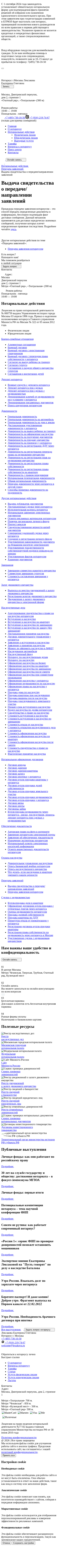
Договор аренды (17, 765)
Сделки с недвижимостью (15, 897)
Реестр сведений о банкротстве (10, 1093)
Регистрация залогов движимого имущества (32, 596)
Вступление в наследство (22, 619)
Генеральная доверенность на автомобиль (31, 419)
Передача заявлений (12, 880)
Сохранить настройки (23, 1543)
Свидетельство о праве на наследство (28, 712)
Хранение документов (20, 559)
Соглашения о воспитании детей (26, 373)
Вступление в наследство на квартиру (29, 622)
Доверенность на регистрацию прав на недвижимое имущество (29, 459)
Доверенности (9, 411)
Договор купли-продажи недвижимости (30, 797)
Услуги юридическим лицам (23, 1377)
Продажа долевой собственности (26, 914)
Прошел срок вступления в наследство (29, 707)
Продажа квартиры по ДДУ (23, 917)
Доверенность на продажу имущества (28, 440)
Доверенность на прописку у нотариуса (30, 443)
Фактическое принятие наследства (27, 753)
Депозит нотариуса (11, 379)
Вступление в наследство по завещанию (30, 625)
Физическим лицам (25, 135)
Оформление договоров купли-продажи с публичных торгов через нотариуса (31, 907)
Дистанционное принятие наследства (28, 633)
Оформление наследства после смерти (29, 671)
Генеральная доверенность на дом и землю (31, 422)
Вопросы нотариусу (19, 1365)
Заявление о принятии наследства (26, 645)
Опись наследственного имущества (27, 869)
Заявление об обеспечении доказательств (30, 837)
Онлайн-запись (10, 959)
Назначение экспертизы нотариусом (28, 840)
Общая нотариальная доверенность (27, 481)
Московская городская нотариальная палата (13, 1046)
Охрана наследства (11, 857)
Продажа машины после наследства (27, 698)
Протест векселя (17, 524)
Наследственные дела (13, 607)
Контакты (13, 152)
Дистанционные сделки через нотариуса (30, 506)
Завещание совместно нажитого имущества (32, 570)
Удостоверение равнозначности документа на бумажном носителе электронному (31, 543)
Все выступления (11, 1329)
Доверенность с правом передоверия (28, 475)
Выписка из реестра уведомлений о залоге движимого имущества (31, 592)
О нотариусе (15, 129)
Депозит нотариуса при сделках (25, 387)
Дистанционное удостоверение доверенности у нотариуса (25, 427)
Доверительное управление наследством (30, 863)
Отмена (6, 1543)
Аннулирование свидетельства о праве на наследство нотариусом (31, 615)
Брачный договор (17, 347)
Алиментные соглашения (22, 344)
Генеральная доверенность (22, 416)
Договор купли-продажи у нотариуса (28, 800)
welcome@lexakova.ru (13, 1345)
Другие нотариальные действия (18, 498)
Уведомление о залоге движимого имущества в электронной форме (26, 601)
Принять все (9, 1455)
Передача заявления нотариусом (25, 248)
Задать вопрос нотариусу (38, 1329)
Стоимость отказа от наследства (25, 724)
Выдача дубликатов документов (25, 503)
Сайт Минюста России (10, 1064)
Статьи (11, 1371)
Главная (12, 126)
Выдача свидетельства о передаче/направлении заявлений (26, 887)
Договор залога (16, 773)
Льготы (12, 1380)
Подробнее (7, 1166)
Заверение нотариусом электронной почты (31, 834)
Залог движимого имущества (17, 584)
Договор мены (16, 803)
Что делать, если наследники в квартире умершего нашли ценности (30, 873)
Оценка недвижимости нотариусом (27, 911)
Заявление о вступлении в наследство (28, 642)
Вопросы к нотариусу (20, 146)
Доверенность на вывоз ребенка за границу (32, 431)
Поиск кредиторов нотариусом (25, 405)
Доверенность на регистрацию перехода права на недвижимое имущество (30, 453)
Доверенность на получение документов (30, 437)
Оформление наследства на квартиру (28, 666)
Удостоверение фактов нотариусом (27, 556)
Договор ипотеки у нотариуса (24, 776)
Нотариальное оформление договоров (22, 759)
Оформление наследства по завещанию (29, 669)
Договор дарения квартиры (23, 770)
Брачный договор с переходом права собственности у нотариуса (28, 358)
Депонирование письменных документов (30, 402)
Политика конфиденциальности (19, 1437)
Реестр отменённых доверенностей (12, 1111)
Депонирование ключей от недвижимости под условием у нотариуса (31, 398)
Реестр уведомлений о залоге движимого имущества (18, 1085)
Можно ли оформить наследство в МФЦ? (30, 648)
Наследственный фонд (20, 654)
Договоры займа (17, 809)
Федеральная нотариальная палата (12, 1055)
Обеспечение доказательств (16, 826)
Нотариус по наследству (21, 660)
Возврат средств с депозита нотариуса (29, 385)
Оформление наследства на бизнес (27, 663)
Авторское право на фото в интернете (28, 831)
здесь (13, 229)
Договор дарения (17, 767)
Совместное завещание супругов (26, 573)
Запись (6, 86)
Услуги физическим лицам (22, 1374)
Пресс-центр (15, 149)
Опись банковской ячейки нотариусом (29, 866)
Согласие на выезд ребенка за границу (29, 362)
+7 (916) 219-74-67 (39, 117)
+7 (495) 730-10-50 (15, 117)
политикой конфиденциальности (19, 1452)
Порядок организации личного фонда (28, 521)
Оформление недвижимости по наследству (31, 683)
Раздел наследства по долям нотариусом (30, 710)
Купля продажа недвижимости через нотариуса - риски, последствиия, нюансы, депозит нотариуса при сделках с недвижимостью (31, 816)
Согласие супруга (17, 365)
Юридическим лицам (26, 137)
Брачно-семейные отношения (17, 339)
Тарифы (12, 143)
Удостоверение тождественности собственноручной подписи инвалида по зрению (30, 550)
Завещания (7, 565)
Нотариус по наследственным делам (28, 657)
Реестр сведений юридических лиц (11, 1102)
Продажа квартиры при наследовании (29, 695)
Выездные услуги (24, 140)
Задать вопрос (10, 266)
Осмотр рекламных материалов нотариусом (32, 518)
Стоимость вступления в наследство (28, 715)
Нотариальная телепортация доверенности (31, 478)
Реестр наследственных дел (12, 1038)
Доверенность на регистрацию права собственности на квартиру (28, 471)
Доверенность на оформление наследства (30, 434)
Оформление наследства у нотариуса (28, 680)
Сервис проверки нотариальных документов (16, 1120)
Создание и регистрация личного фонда (30, 539)
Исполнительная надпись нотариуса (28, 509)
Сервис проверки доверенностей (10, 1073)
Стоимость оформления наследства (27, 733)
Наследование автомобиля (22, 651)
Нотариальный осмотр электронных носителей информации (28, 845)
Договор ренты (16, 806)
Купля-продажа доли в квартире (25, 903)
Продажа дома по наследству (24, 692)
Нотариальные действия (21, 132)
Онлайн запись (14, 160)
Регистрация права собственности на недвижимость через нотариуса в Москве (30, 934)
